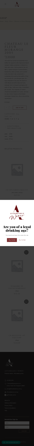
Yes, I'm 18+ (12, 240)
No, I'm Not (22, 240)
